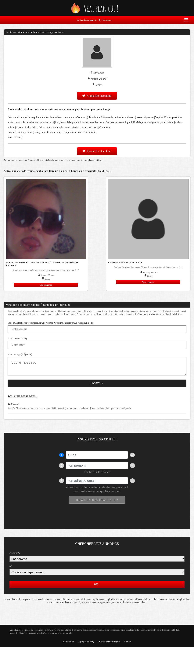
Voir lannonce (46, 285)
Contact (127, 641)
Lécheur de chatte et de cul (125, 262)
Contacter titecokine (99, 95)
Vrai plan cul (68, 641)
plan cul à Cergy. (95, 160)
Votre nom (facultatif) (17, 338)
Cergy (99, 84)
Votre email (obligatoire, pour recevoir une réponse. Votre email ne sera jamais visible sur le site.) (51, 323)
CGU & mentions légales (109, 641)
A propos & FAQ (86, 641)
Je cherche (14, 553)
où (10, 566)
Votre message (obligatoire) (20, 354)
